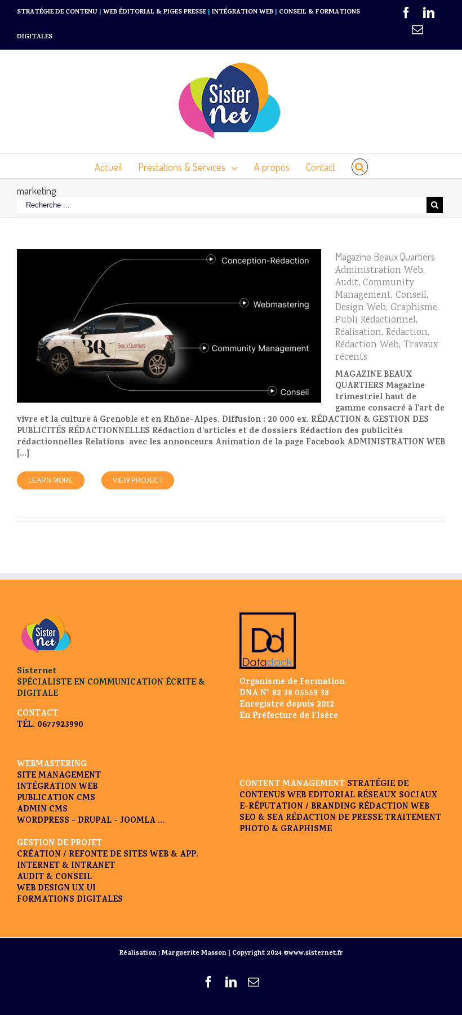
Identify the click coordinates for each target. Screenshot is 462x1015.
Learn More (50, 480)
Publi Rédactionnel (375, 321)
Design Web (360, 308)
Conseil (411, 296)
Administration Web (379, 271)
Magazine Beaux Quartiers (385, 256)
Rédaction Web (367, 345)
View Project (138, 480)
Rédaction (407, 333)
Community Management (374, 289)
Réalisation (358, 333)
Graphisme (413, 308)
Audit (346, 283)
